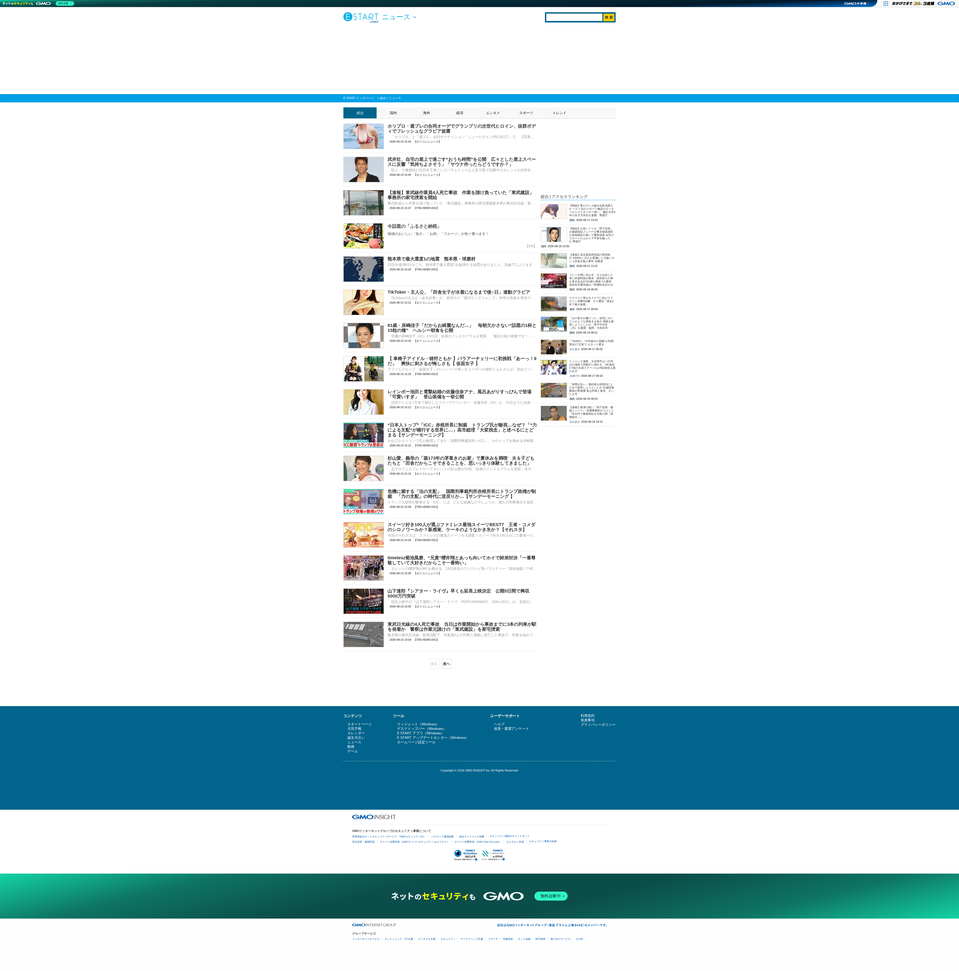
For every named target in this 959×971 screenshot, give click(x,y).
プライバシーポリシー (598, 725)
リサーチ (493, 939)
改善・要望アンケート (511, 729)
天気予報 (354, 729)
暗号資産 (540, 939)
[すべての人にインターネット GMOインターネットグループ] (924, 3)
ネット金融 (524, 939)
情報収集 (508, 939)
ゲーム (352, 751)
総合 (383, 98)
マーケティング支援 (472, 939)
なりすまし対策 (515, 841)
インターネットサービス (366, 939)
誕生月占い (356, 738)
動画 (350, 747)
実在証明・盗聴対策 (363, 841)
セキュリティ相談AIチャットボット (509, 836)
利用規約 (588, 716)
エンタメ (493, 113)
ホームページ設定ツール (416, 742)
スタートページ (359, 724)
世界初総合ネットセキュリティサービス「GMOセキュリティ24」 (389, 836)
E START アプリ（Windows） (420, 733)
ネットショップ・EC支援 (399, 939)
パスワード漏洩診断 (442, 836)
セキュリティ (448, 939)
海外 (426, 113)
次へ (446, 664)
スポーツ (526, 113)
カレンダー (356, 733)
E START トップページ (358, 98)
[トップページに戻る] (362, 17)
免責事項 (588, 720)
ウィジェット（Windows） (418, 724)
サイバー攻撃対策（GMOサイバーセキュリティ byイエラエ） (414, 841)
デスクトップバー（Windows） (421, 729)
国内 (393, 113)
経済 (459, 113)
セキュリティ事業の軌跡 (543, 841)
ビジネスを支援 (427, 939)
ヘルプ (499, 724)
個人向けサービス (560, 939)
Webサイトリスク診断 (471, 836)
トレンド (559, 113)
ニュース (395, 98)
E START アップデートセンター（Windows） (433, 738)
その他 (579, 939)
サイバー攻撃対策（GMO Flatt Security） (478, 841)
